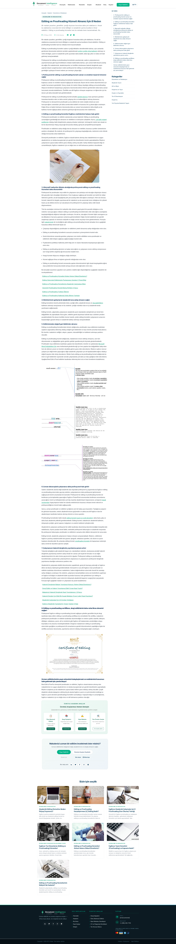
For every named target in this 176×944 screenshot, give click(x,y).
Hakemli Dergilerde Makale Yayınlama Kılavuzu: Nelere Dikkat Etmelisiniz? (66, 584)
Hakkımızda (71, 4)
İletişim (75, 927)
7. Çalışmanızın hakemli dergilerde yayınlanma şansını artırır (123, 54)
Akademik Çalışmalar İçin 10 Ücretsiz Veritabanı (58, 600)
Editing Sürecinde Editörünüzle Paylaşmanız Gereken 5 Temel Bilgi (64, 280)
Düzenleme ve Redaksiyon (60, 13)
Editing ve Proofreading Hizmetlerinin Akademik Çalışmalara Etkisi (64, 284)
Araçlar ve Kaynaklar (118, 93)
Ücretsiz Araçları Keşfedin (82, 752)
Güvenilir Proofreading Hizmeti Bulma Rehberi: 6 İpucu (60, 288)
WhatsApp (87, 757)
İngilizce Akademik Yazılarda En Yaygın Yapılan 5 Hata (60, 604)
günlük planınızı (83, 97)
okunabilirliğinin (98, 303)
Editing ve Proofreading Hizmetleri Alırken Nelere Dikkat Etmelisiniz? (64, 276)
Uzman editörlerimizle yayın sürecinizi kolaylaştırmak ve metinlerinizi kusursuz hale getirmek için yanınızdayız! (123, 67)
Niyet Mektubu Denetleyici (98, 921)
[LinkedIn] (68, 35)
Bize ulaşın (78, 757)
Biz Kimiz (75, 921)
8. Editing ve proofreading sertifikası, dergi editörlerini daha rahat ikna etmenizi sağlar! (124, 60)
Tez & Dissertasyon (117, 96)
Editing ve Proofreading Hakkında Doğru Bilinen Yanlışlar (61, 295)
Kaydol (111, 4)
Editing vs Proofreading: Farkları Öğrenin (55, 292)
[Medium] (88, 764)
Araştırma (114, 99)
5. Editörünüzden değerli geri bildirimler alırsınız (121, 44)
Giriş (104, 4)
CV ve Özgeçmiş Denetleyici (99, 924)
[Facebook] (74, 35)
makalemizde (49, 222)
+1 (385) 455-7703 (125, 923)
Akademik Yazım (116, 82)
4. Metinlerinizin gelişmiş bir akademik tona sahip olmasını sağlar (122, 38)
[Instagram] (84, 764)
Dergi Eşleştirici (95, 916)
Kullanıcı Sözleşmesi (123, 941)
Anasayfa (62, 4)
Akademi (98, 4)
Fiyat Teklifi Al (123, 4)
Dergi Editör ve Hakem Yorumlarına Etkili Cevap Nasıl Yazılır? (62, 588)
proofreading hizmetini (82, 541)
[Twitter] (71, 35)
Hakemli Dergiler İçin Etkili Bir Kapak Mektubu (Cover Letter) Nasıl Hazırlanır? (67, 596)
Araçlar (89, 4)
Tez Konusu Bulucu (96, 927)
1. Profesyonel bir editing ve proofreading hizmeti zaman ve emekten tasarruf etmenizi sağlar (122, 16)
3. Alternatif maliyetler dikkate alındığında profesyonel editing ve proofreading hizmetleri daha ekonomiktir (123, 31)
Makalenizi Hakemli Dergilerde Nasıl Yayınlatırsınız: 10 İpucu (62, 592)
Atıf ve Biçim (115, 86)
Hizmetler (82, 4)
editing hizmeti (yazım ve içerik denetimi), (80, 518)
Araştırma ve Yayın (117, 89)
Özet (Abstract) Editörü (97, 918)
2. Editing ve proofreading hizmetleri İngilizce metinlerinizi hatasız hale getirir (123, 23)
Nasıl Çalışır (76, 924)
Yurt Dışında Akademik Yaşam (120, 103)
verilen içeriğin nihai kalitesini (87, 51)
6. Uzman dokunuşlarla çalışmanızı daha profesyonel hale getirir (123, 49)
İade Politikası (135, 941)
